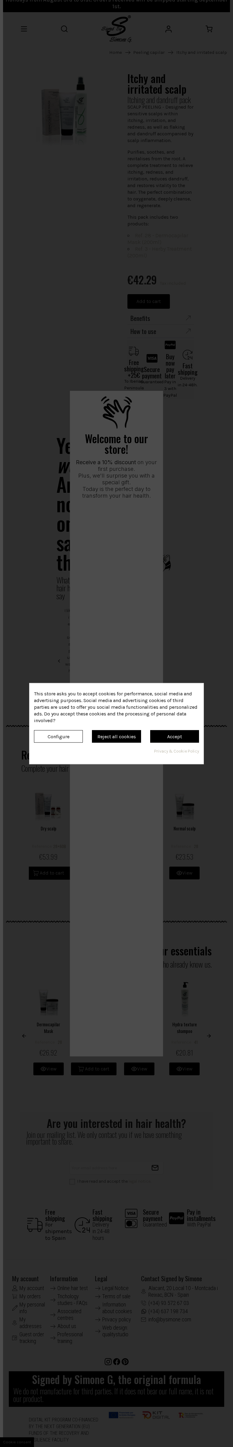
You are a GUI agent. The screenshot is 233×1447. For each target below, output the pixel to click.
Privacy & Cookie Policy (176, 751)
